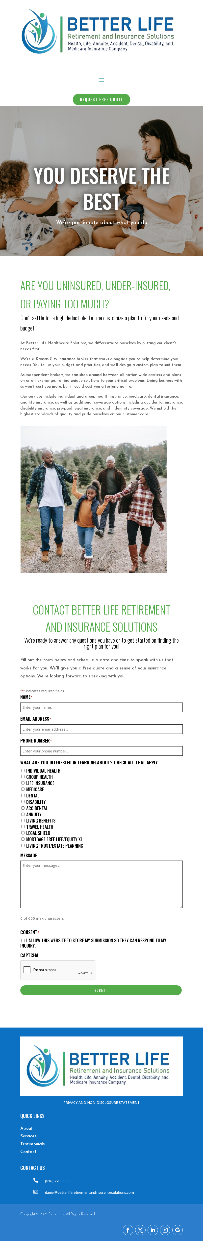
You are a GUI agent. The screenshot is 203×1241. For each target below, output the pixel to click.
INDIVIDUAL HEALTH (43, 771)
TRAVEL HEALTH (39, 827)
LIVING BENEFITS (40, 821)
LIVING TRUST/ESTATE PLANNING (54, 846)
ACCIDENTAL (37, 808)
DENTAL (32, 796)
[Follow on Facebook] (128, 1230)
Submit (101, 990)
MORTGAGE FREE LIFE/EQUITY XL (54, 839)
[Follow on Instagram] (165, 1230)
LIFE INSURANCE (40, 783)
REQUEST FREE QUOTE (101, 99)
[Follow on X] (140, 1230)
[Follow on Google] (177, 1230)
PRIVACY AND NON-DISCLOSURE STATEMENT (101, 1102)
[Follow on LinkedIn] (153, 1230)
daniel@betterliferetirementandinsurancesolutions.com (89, 1192)
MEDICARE (35, 789)
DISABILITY (36, 802)
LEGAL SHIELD (38, 833)
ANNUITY (34, 815)
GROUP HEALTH (39, 777)
